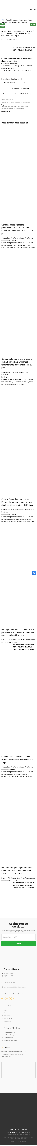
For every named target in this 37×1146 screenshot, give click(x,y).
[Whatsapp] (14, 998)
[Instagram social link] (18, 1)
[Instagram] (6, 998)
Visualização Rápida (3, 901)
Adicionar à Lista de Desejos (3, 892)
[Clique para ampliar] (5, 21)
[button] (3, 897)
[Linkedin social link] (21, 1)
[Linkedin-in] (10, 998)
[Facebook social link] (16, 1)
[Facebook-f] (2, 998)
